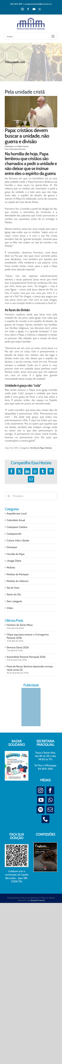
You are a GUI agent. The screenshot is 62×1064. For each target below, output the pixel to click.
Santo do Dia (14, 594)
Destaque (12, 547)
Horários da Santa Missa (20, 624)
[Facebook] (50, 790)
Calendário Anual (16, 520)
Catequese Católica (17, 527)
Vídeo (10, 608)
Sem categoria (14, 601)
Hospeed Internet (37, 900)
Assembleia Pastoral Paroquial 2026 (26, 656)
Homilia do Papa (37, 448)
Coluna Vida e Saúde (18, 540)
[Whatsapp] (50, 800)
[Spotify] (41, 810)
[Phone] (45, 819)
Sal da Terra (13, 587)
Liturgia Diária (14, 560)
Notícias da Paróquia (17, 574)
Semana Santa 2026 (18, 647)
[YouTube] (41, 800)
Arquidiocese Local (17, 513)
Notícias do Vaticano (17, 581)
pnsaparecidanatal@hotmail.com (38, 4)
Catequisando (14, 533)
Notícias (48, 448)
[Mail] (50, 810)
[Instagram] (41, 790)
